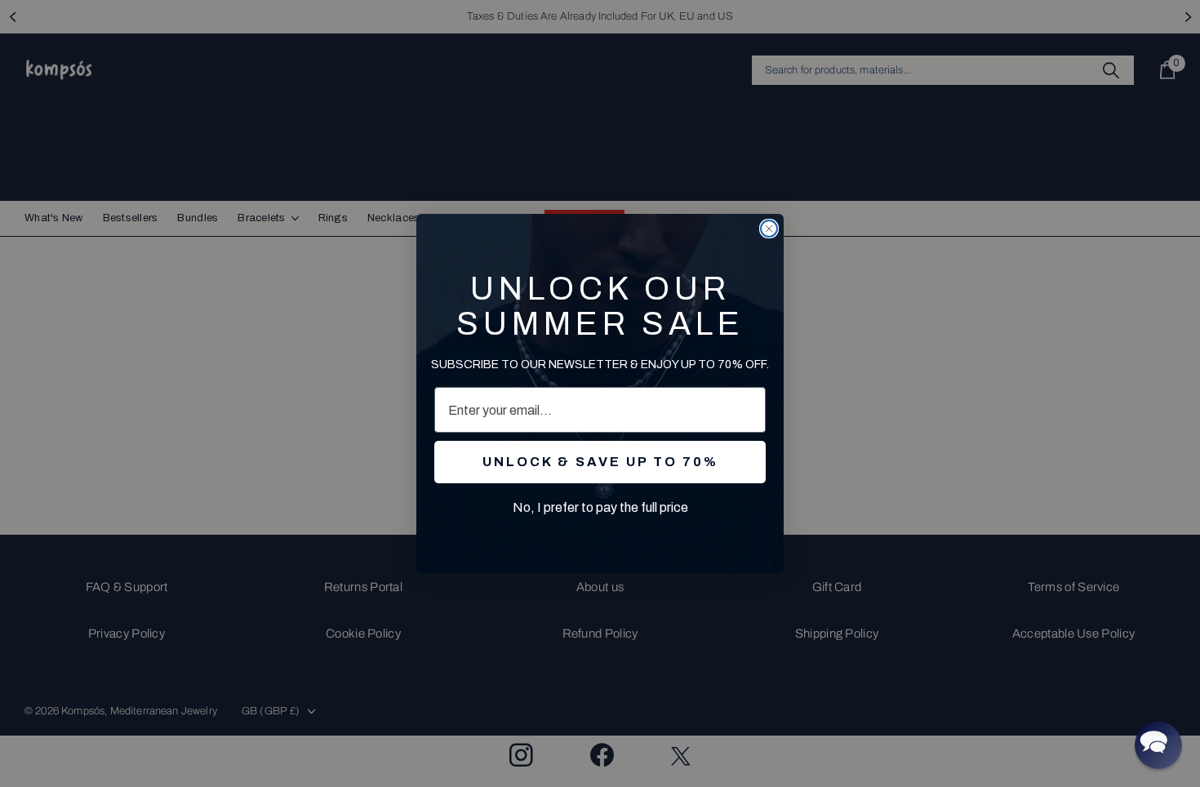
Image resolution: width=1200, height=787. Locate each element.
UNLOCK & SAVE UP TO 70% (600, 462)
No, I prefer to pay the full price (600, 507)
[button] (1158, 745)
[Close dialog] (769, 228)
